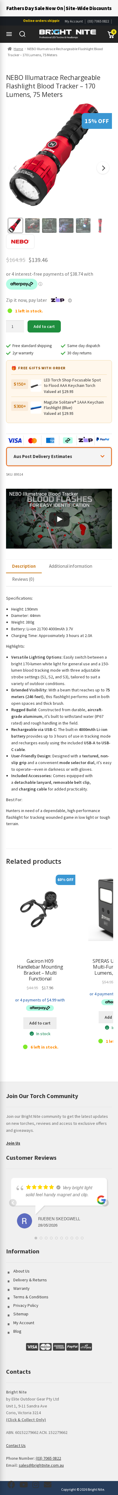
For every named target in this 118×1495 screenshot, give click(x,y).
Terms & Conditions (30, 1297)
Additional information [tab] (70, 566)
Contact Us (16, 1445)
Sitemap (20, 1314)
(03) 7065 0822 (98, 21)
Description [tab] (24, 566)
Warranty (21, 1288)
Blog (17, 1331)
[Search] (22, 34)
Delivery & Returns (30, 1280)
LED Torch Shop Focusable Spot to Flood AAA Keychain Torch (72, 382)
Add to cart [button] (40, 1023)
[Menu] (9, 34)
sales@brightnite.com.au (41, 1465)
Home (18, 49)
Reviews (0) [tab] (23, 579)
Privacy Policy (25, 1305)
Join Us (13, 1143)
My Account (74, 21)
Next (103, 168)
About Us (21, 1271)
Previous (15, 168)
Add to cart (44, 326)
